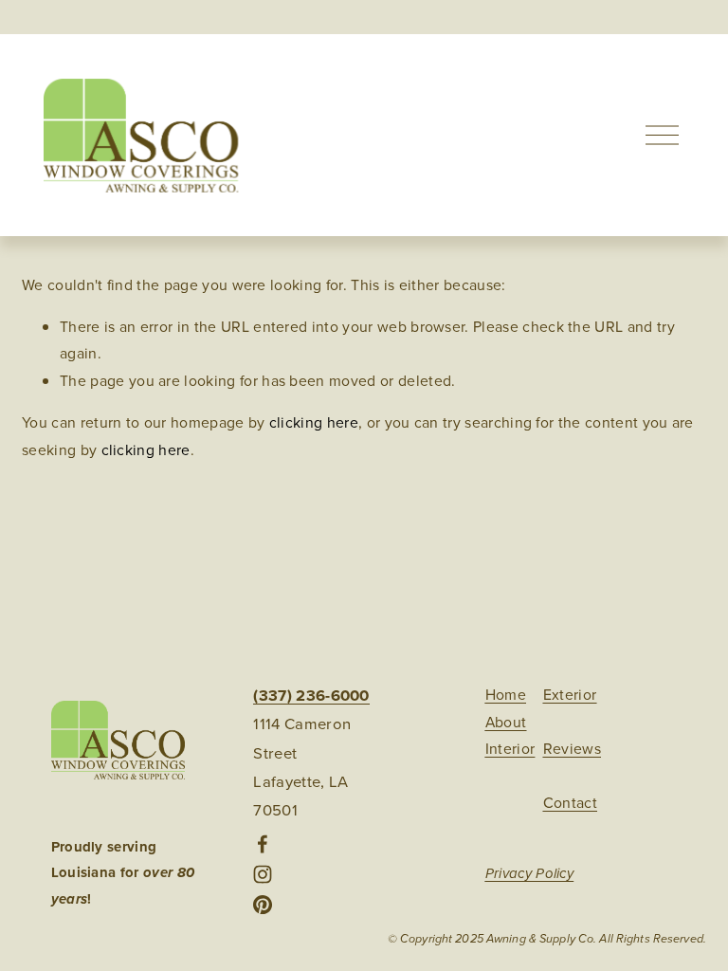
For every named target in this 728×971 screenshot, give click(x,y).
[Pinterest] (262, 904)
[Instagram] (262, 874)
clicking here (313, 422)
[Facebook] (262, 843)
